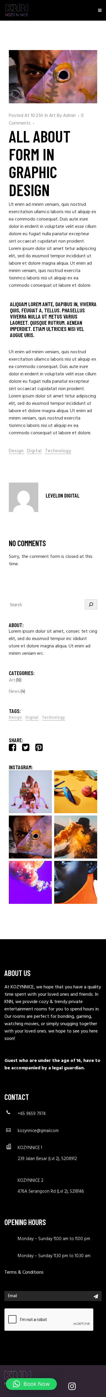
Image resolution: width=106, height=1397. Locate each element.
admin (69, 116)
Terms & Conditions (24, 1272)
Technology (58, 451)
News (14, 691)
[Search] (91, 604)
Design (16, 451)
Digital (34, 451)
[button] (31, 1384)
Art (52, 116)
